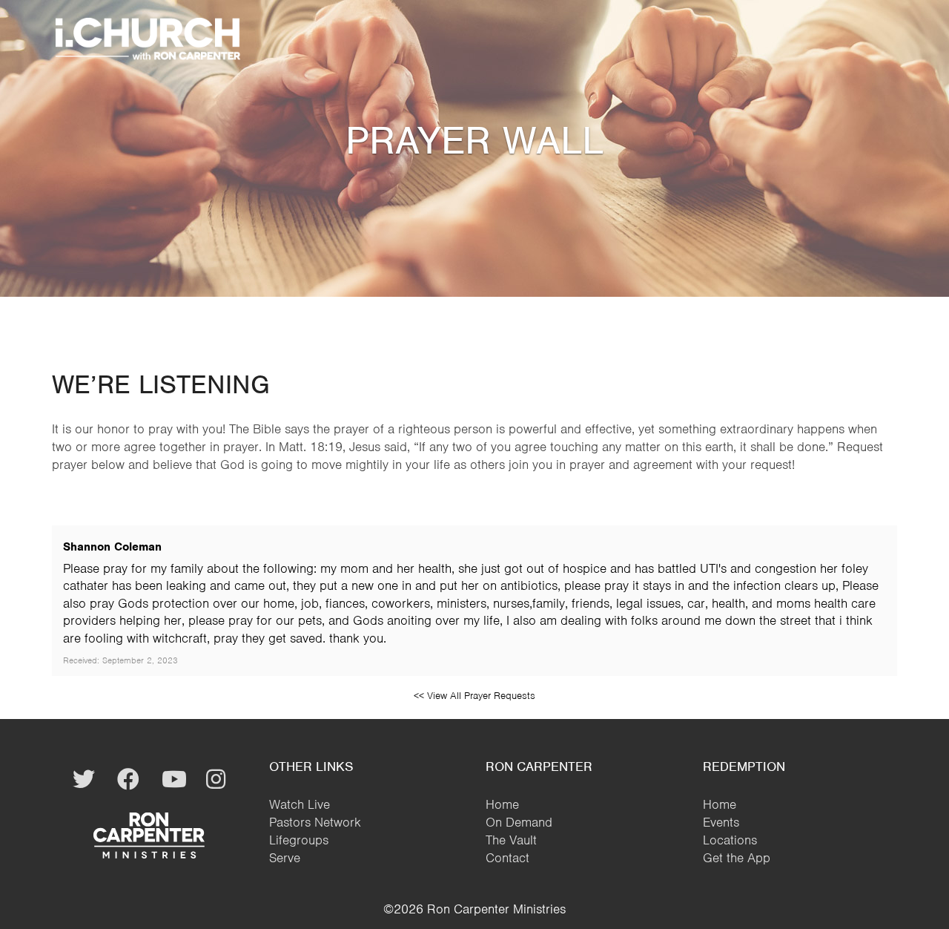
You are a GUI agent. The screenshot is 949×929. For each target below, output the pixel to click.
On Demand (519, 822)
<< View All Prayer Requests (474, 695)
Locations (730, 840)
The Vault (511, 840)
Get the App (736, 858)
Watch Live (299, 804)
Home (502, 804)
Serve (284, 858)
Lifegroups (298, 840)
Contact (507, 858)
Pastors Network (315, 822)
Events (721, 822)
